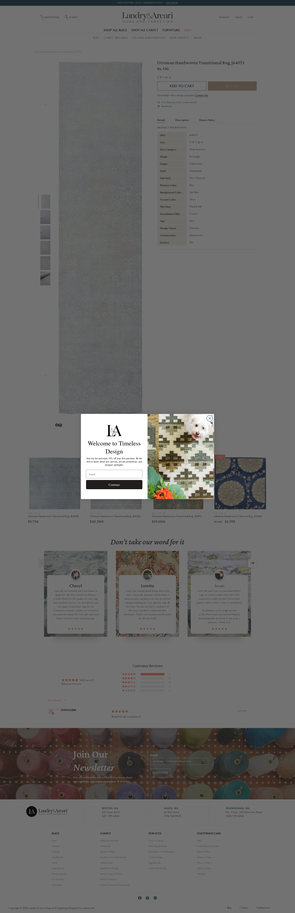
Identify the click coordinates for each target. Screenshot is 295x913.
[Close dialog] (210, 418)
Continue (114, 485)
